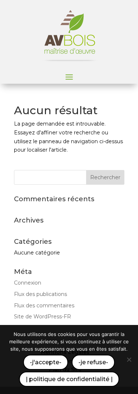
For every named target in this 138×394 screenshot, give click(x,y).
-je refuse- (93, 362)
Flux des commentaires (44, 305)
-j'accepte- (45, 362)
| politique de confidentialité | (69, 379)
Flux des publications (40, 294)
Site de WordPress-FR (42, 316)
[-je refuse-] (128, 359)
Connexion (27, 282)
